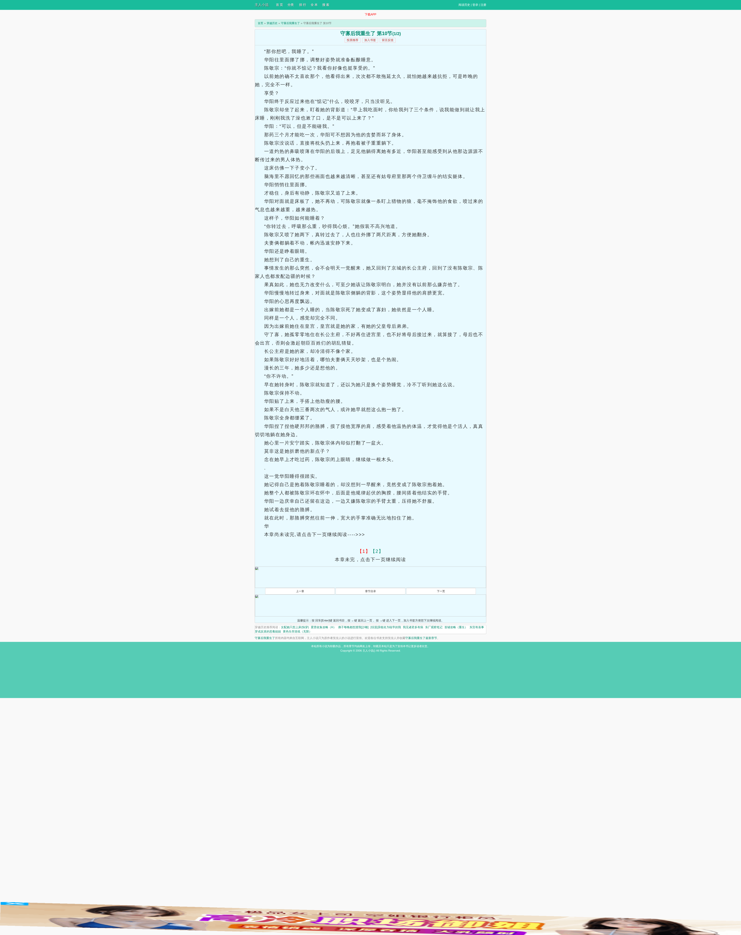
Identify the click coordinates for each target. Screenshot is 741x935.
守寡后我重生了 (290, 23)
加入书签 (370, 40)
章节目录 (370, 591)
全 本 (314, 4)
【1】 (363, 551)
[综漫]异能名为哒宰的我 (385, 627)
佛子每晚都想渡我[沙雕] (353, 627)
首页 (260, 23)
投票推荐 (352, 40)
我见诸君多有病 (413, 627)
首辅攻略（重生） (456, 627)
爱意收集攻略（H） (323, 627)
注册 (483, 4)
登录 (475, 4)
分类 (291, 4)
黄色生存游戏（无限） (297, 631)
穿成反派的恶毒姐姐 (268, 631)
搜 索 (325, 4)
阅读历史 (464, 4)
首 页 (279, 4)
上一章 (300, 591)
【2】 (377, 551)
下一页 (441, 591)
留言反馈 (387, 40)
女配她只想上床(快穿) (295, 627)
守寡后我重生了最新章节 (421, 638)
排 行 (302, 4)
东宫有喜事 (476, 627)
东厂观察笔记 (433, 627)
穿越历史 (272, 23)
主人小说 (262, 5)
